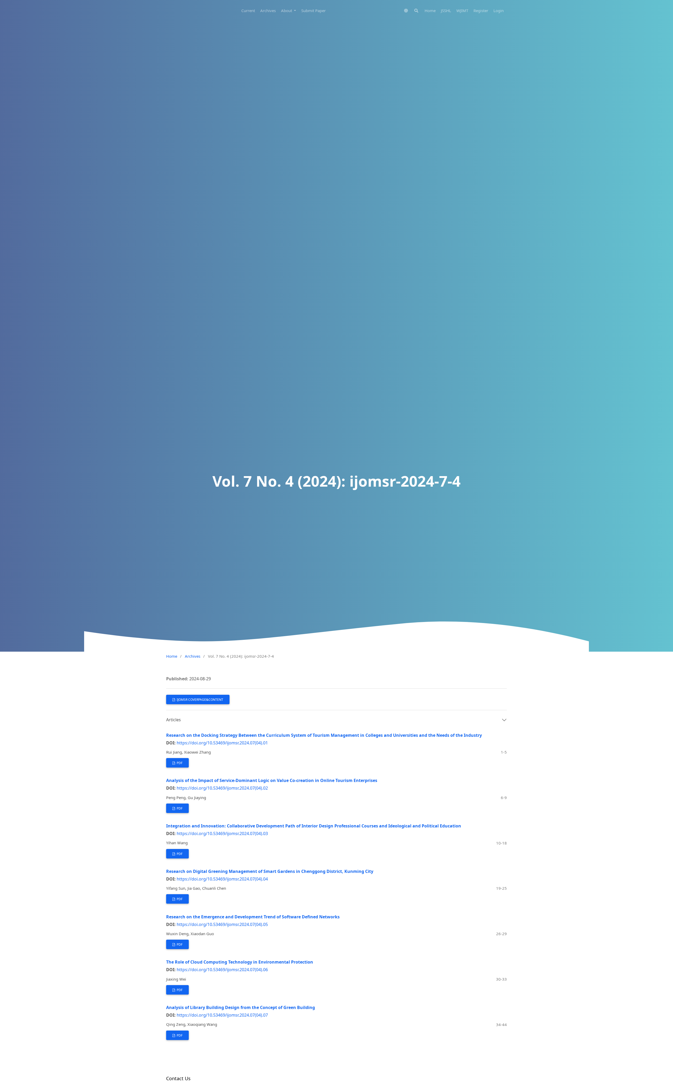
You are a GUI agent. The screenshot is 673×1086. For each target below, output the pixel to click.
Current (248, 10)
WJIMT (462, 10)
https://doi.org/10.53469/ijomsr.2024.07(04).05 (222, 924)
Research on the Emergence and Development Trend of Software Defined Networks (253, 917)
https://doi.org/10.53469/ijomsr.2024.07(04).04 (222, 879)
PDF (179, 763)
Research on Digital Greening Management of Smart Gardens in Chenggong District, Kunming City (269, 871)
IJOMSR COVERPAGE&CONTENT (199, 699)
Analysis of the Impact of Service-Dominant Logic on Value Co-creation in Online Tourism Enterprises (271, 780)
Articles (173, 720)
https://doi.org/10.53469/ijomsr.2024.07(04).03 (222, 833)
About (287, 10)
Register (480, 10)
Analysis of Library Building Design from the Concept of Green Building (240, 1007)
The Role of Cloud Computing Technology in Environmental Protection (239, 962)
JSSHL (446, 10)
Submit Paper (313, 10)
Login (498, 10)
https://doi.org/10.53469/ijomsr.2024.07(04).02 (222, 788)
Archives (268, 10)
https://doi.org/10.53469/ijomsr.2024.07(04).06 (222, 969)
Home (430, 10)
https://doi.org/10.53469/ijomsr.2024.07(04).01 (222, 743)
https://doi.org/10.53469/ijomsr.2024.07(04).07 (222, 1015)
